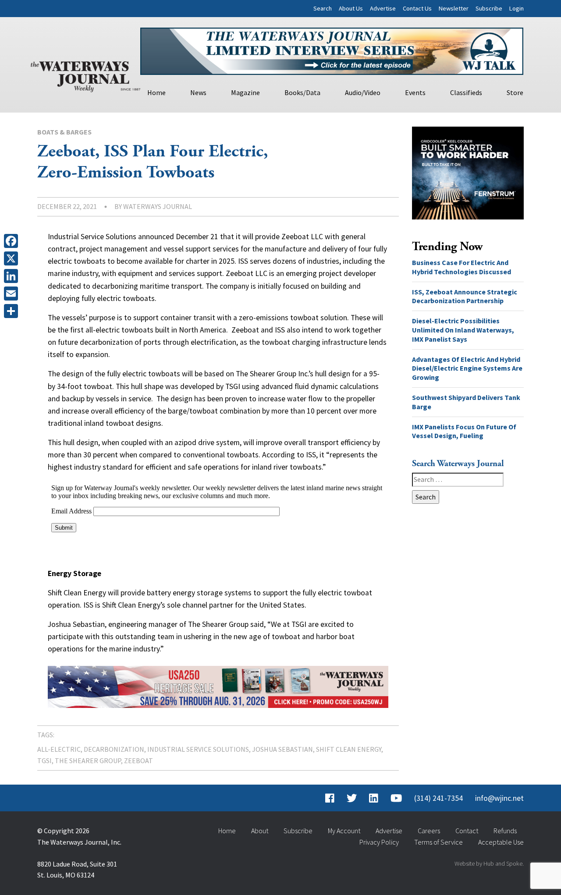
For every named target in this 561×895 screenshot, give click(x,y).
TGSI (44, 760)
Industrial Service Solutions (198, 749)
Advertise (383, 8)
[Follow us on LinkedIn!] (373, 798)
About (259, 830)
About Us (351, 8)
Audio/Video (362, 92)
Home (156, 92)
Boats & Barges (64, 131)
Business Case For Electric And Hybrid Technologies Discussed (461, 267)
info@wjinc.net (499, 798)
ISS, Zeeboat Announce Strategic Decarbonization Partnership (464, 296)
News (198, 92)
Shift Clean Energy (348, 749)
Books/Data (302, 92)
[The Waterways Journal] (85, 75)
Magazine (245, 92)
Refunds (505, 830)
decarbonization (114, 749)
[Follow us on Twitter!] (352, 798)
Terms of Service (438, 842)
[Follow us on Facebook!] (329, 798)
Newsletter (454, 8)
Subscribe (489, 8)
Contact (466, 830)
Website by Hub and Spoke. (489, 863)
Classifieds (466, 92)
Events (415, 92)
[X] (12, 258)
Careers (429, 830)
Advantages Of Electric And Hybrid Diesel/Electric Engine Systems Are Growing (467, 368)
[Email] (12, 294)
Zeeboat (138, 760)
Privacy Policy (379, 842)
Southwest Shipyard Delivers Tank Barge (466, 402)
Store (515, 92)
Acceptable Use (501, 842)
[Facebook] (12, 241)
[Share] (12, 311)
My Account (344, 830)
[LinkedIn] (12, 276)
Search (322, 8)
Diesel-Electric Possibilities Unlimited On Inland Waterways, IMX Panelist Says (463, 329)
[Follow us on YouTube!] (396, 798)
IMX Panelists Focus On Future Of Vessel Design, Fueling (464, 431)
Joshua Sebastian (282, 749)
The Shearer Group (88, 760)
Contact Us (417, 8)
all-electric (59, 749)
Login (516, 8)
